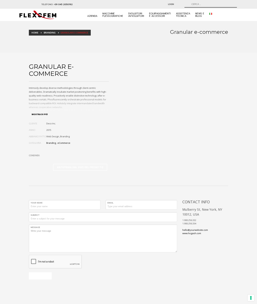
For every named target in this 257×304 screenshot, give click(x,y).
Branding (51, 142)
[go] (186, 4)
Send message (40, 275)
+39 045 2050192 (63, 4)
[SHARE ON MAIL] (56, 160)
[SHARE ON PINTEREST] (49, 160)
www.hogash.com (191, 233)
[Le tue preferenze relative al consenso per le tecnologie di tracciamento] (251, 298)
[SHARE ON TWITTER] (31, 160)
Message (35, 227)
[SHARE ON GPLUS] (43, 160)
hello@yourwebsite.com (195, 230)
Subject (35, 215)
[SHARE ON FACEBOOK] (37, 160)
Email (110, 203)
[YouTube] (28, 4)
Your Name (36, 203)
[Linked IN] (23, 4)
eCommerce (64, 142)
